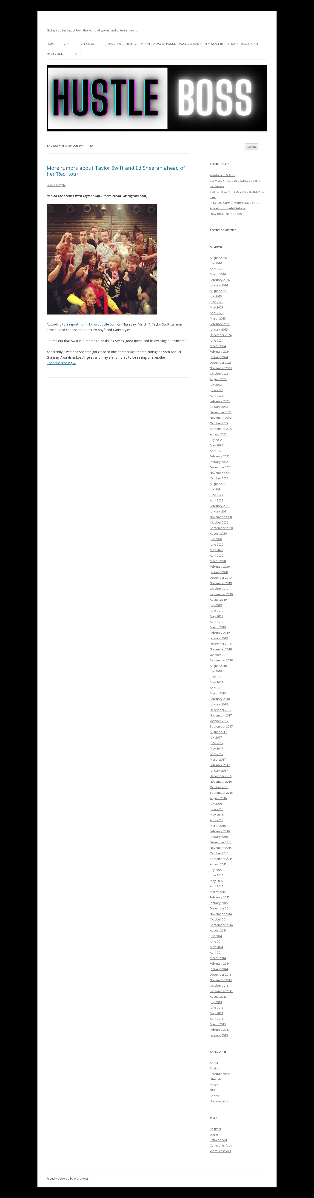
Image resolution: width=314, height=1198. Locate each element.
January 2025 (219, 329)
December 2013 (220, 974)
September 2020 (221, 528)
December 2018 (220, 644)
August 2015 (218, 864)
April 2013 (216, 1019)
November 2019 (221, 583)
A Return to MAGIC (222, 175)
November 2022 (221, 418)
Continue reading (61, 363)
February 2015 (220, 897)
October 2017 (219, 721)
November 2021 (221, 473)
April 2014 (216, 952)
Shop (78, 54)
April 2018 (216, 688)
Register (215, 1129)
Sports (214, 1096)
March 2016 (218, 826)
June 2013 (216, 1007)
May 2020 (216, 550)
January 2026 (219, 285)
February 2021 (220, 506)
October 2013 (219, 985)
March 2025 (218, 318)
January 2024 (219, 357)
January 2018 (219, 704)
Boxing (214, 1068)
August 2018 (218, 666)
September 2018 (221, 660)
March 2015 (218, 892)
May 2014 (216, 947)
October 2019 (219, 588)
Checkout (88, 44)
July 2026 (216, 263)
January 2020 (219, 572)
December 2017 (220, 710)
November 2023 (221, 368)
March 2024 (218, 346)
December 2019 (220, 577)
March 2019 (218, 627)
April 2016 (216, 820)
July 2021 (216, 489)
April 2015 (216, 886)
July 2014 (216, 936)
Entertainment (220, 1074)
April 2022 (216, 451)
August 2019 (218, 600)
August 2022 (218, 434)
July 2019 (216, 605)
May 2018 (216, 682)
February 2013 (220, 1030)
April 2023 (216, 396)
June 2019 (216, 611)
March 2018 (218, 693)
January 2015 (219, 903)
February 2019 (220, 633)
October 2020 (219, 522)
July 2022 (216, 440)
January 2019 (219, 638)
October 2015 (219, 853)
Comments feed (221, 1145)
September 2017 (221, 726)
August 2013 (218, 996)
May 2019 (216, 616)
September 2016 (221, 792)
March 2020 (218, 561)
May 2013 (216, 1013)
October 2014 (219, 919)
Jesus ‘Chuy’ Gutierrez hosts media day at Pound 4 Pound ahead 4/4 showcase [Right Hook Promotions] (182, 44)
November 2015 (221, 848)
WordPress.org (220, 1151)
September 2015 (221, 859)
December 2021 (220, 467)
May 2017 (216, 748)
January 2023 (219, 407)
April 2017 (216, 754)
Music (214, 1085)
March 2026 (218, 274)
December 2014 (220, 908)
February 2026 (220, 280)
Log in (214, 1134)
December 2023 (220, 362)
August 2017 (218, 732)
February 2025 (220, 324)
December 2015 (220, 842)
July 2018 (216, 671)
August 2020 (218, 533)
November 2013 (221, 980)
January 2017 (219, 770)
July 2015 (216, 870)
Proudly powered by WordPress (67, 1179)
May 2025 (216, 307)
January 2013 (219, 1035)
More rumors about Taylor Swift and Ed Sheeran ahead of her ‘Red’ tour (116, 170)
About (214, 1063)
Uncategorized (220, 1101)
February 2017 (220, 765)
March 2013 (218, 1024)
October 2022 (219, 423)
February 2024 (220, 351)
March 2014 (218, 958)
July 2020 (216, 539)
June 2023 (216, 390)
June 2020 (216, 544)
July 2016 (216, 803)
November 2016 (221, 781)
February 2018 (220, 699)
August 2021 (218, 484)
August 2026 (218, 258)
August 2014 (218, 930)
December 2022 (220, 412)
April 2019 (216, 622)
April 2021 (216, 500)
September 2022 (221, 429)
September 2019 (221, 594)
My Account (56, 54)
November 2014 (221, 914)
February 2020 (220, 566)
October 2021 (219, 478)
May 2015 (216, 881)
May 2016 (216, 815)
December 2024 (220, 335)
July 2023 (216, 384)
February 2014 (220, 963)
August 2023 (218, 379)
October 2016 (219, 787)
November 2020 (221, 517)
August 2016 (218, 798)
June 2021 (216, 495)
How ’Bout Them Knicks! (226, 214)
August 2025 (218, 291)
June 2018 (216, 677)
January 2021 (219, 511)
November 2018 (221, 649)
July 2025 (216, 296)
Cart (67, 44)
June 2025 (216, 302)
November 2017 (221, 715)
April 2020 (216, 555)
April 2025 (216, 313)
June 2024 (216, 340)
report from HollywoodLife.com (92, 324)
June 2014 (216, 941)
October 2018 (219, 655)
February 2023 (220, 401)
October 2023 (219, 373)
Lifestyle (216, 1079)
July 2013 (216, 1002)
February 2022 (220, 456)
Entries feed (218, 1140)
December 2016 (220, 776)
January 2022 (219, 462)
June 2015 (216, 875)
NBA (213, 1090)
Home (51, 44)
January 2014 (219, 969)
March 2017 (218, 759)
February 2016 (220, 831)
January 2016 (219, 837)
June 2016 (216, 809)
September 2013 (221, 991)
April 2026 (216, 269)
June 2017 (216, 743)
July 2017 (216, 737)
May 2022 (216, 445)
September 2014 (221, 925)
